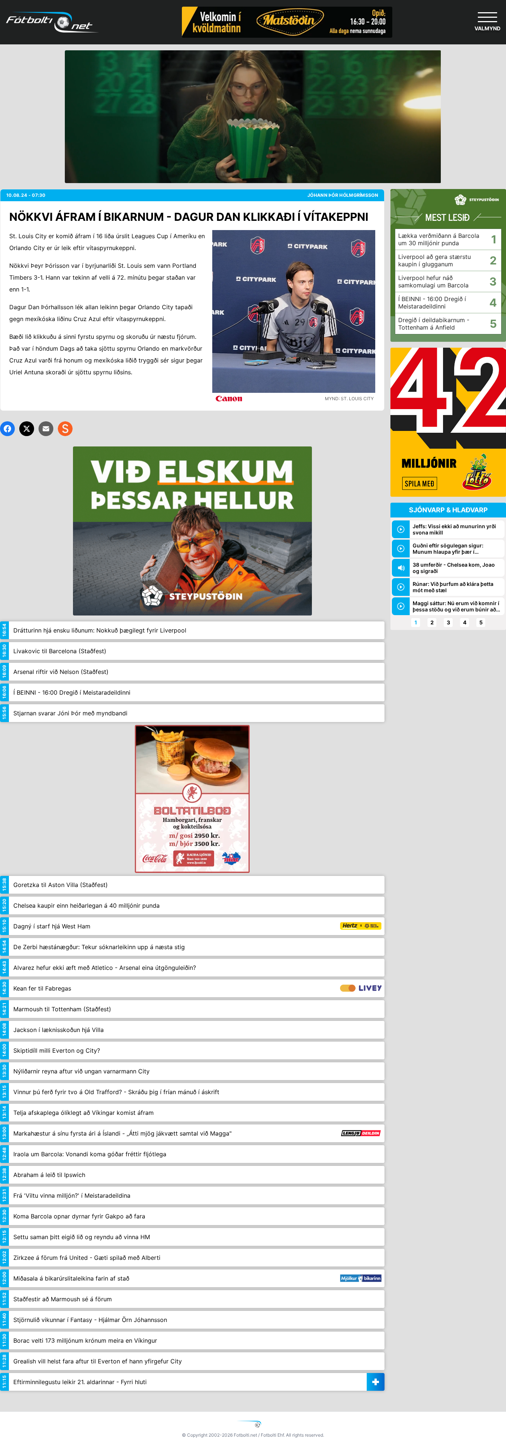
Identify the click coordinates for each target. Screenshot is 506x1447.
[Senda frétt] (46, 428)
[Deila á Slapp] (65, 428)
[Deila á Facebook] (7, 428)
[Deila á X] (26, 428)
